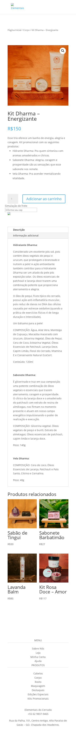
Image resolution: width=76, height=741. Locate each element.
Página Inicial (14, 30)
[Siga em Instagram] (27, 703)
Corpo (26, 30)
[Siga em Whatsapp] (48, 703)
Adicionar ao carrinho (44, 198)
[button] (63, 51)
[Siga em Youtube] (41, 703)
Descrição (19, 229)
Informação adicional (26, 235)
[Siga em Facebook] (34, 703)
